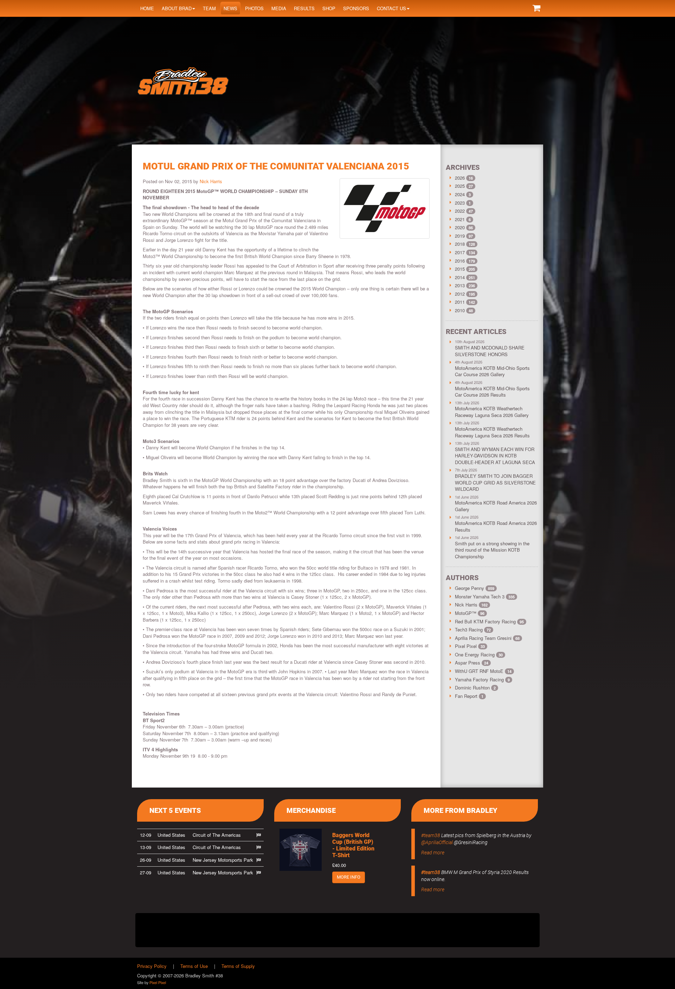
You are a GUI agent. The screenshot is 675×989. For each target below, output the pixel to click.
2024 (460, 194)
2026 (460, 177)
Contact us (391, 8)
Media (278, 8)
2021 (460, 219)
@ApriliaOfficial (437, 842)
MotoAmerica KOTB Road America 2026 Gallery (496, 506)
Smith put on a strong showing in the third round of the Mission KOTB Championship (492, 550)
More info (348, 877)
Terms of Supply (238, 966)
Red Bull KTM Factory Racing (489, 621)
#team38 (430, 835)
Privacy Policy (152, 966)
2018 (460, 243)
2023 (460, 202)
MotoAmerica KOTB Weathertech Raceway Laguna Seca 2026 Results (492, 432)
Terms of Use (194, 966)
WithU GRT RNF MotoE (483, 671)
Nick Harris (211, 181)
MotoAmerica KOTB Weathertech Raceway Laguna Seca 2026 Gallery (492, 411)
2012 (460, 293)
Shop (328, 8)
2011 (460, 301)
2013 (460, 285)
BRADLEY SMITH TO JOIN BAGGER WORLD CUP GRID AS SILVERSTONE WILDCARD (495, 482)
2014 (460, 277)
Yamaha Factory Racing (482, 679)
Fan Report (469, 696)
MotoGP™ (469, 613)
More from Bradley (460, 810)
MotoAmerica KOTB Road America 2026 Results (496, 526)
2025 (460, 185)
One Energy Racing (479, 654)
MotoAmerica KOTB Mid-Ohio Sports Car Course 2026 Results (492, 391)
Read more (432, 852)
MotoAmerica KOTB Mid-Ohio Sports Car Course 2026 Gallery (492, 371)
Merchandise (311, 810)
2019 (460, 235)
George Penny (474, 588)
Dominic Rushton (475, 687)
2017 (460, 252)
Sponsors (356, 8)
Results (304, 8)
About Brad (177, 8)
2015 (460, 268)
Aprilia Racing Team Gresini (487, 638)
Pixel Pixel (470, 646)
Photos (254, 8)
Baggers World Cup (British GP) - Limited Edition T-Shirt (353, 845)
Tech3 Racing (473, 629)
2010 (460, 310)
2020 (460, 227)
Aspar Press (471, 662)
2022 (460, 210)
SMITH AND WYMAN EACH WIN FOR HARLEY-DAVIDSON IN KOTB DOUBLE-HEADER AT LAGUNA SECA (495, 455)
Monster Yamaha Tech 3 (485, 596)
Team (209, 8)
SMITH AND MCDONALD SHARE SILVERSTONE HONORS (490, 351)
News (230, 8)
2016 (460, 260)
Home (147, 8)
